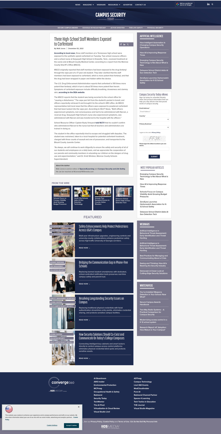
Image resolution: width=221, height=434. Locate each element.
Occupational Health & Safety (106, 392)
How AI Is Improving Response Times (153, 53)
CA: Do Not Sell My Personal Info (143, 421)
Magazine (87, 5)
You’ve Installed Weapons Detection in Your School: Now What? (153, 294)
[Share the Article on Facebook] (120, 44)
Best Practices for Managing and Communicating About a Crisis (154, 257)
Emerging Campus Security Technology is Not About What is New (154, 62)
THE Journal (139, 405)
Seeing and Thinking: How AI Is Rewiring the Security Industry (153, 264)
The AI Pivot (99, 405)
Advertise (127, 5)
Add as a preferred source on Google (186, 4)
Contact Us (140, 5)
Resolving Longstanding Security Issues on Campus (101, 300)
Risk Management (56, 234)
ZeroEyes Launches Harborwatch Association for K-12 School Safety (154, 80)
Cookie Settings (52, 425)
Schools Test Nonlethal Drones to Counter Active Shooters (102, 201)
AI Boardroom (100, 378)
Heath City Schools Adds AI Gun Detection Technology (81, 201)
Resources (113, 5)
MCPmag (98, 388)
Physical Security (155, 28)
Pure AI (137, 392)
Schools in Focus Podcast (94, 28)
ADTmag (137, 378)
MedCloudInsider (141, 388)
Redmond (98, 395)
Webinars (101, 5)
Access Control (56, 302)
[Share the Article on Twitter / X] (127, 44)
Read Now (83, 248)
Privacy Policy (156, 132)
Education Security (57, 226)
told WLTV (100, 123)
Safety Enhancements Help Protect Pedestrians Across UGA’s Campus (103, 228)
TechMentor (99, 402)
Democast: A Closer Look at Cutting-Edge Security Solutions (153, 272)
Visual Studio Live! (102, 412)
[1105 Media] (58, 391)
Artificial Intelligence (151, 36)
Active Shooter (118, 28)
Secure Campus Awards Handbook (150, 303)
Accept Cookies (71, 425)
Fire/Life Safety (136, 28)
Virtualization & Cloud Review (107, 408)
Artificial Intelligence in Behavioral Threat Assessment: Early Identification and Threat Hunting (153, 234)
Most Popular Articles (152, 167)
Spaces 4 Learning (142, 398)
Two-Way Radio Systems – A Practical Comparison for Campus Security (152, 312)
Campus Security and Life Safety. (111, 169)
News (77, 5)
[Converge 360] (61, 383)
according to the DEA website (71, 92)
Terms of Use (123, 421)
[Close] (78, 406)
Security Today (100, 398)
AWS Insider (99, 382)
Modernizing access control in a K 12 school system (153, 321)
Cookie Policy (108, 421)
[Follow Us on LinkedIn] (208, 4)
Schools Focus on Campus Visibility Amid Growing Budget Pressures (60, 201)
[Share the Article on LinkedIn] (124, 44)
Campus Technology (143, 382)
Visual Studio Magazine (144, 408)
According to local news (64, 53)
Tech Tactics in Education (145, 402)
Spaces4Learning (87, 169)
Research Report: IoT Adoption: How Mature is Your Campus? (153, 328)
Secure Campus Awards (68, 28)
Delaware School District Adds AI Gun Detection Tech (123, 201)
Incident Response (57, 262)
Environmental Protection (105, 385)
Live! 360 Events (141, 385)
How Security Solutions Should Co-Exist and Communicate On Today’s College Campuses (101, 336)
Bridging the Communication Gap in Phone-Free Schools (103, 264)
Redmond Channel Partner (145, 395)
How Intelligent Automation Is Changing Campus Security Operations (152, 45)
